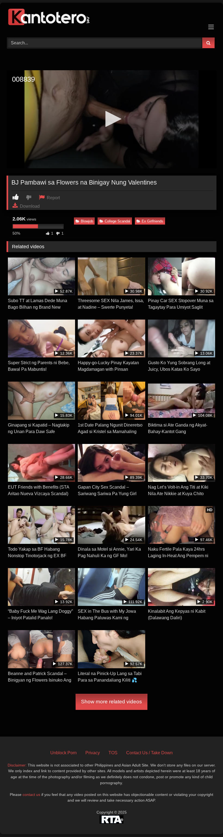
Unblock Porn (63, 752)
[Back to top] (206, 820)
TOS (113, 752)
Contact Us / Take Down (149, 752)
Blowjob (87, 221)
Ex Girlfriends (152, 221)
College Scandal (117, 221)
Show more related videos (111, 701)
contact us (31, 794)
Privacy (92, 752)
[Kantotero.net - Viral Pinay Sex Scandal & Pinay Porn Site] (111, 18)
